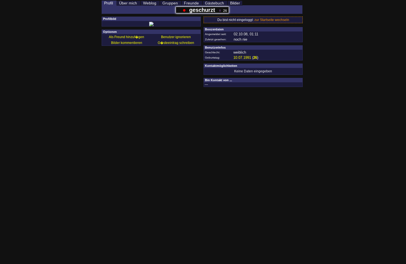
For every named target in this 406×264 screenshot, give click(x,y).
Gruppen (170, 3)
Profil (108, 3)
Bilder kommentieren (126, 43)
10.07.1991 (242, 58)
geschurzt (202, 10)
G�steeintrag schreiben (176, 43)
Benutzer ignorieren (176, 37)
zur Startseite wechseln (271, 20)
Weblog (150, 3)
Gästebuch (214, 3)
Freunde (191, 3)
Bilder (235, 3)
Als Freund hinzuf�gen (126, 37)
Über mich (128, 3)
